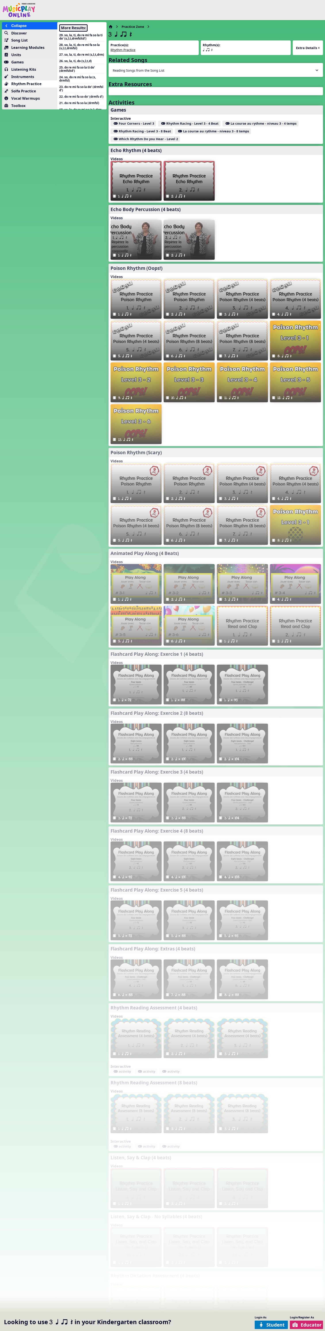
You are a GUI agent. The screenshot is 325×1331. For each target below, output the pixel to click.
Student (275, 1325)
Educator (311, 1325)
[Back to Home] (55, 10)
